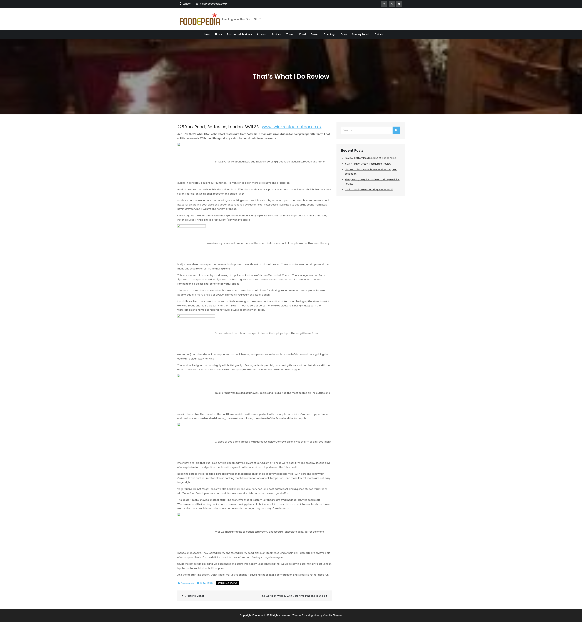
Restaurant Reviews (239, 34)
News (218, 34)
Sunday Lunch (360, 34)
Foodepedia (187, 583)
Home (206, 34)
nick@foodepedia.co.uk (213, 3)
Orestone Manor (194, 596)
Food (302, 34)
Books (314, 34)
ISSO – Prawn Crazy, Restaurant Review (368, 164)
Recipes (276, 34)
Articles (261, 34)
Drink (344, 34)
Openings (329, 34)
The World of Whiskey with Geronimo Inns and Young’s (293, 596)
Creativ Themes (332, 615)
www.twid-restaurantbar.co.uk (291, 127)
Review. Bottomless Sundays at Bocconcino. (370, 158)
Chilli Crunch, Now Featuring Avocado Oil (369, 189)
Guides (379, 34)
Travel (290, 34)
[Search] (396, 130)
